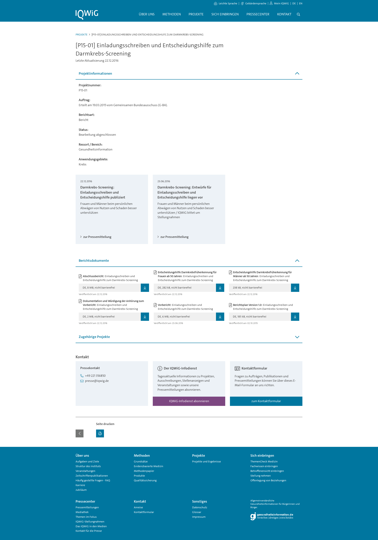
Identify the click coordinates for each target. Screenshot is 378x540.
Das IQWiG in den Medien (91, 526)
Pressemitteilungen (87, 507)
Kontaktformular (144, 512)
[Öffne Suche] (298, 14)
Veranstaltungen (85, 471)
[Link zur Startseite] (87, 15)
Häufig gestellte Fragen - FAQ (93, 480)
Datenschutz (199, 507)
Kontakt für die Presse (89, 531)
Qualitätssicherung (145, 480)
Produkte (139, 475)
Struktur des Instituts (88, 466)
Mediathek (82, 512)
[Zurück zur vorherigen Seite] (79, 433)
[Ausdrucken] (100, 433)
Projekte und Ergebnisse (206, 461)
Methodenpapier (144, 471)
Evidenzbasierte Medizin (148, 466)
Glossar (196, 512)
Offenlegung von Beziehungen (268, 480)
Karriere (80, 485)
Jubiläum (81, 490)
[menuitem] (146, 14)
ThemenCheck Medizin (264, 461)
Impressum (199, 517)
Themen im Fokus (86, 517)
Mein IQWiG (281, 3)
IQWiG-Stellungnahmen (90, 521)
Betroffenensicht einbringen (267, 471)
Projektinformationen (95, 73)
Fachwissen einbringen (264, 466)
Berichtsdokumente (94, 260)
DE (294, 3)
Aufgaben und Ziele (87, 461)
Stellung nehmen (260, 475)
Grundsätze (141, 461)
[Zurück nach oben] (298, 449)
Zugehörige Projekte (94, 336)
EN (300, 3)
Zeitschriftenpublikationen (92, 475)
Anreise (138, 507)
